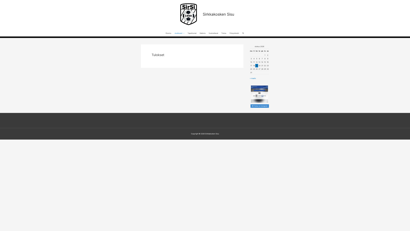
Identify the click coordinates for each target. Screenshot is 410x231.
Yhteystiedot (234, 33)
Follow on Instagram (260, 106)
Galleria (202, 33)
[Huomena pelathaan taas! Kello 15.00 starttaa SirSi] (259, 94)
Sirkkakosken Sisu (218, 14)
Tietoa (223, 33)
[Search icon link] (243, 33)
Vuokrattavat (213, 33)
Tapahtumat (192, 33)
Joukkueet (178, 33)
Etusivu (168, 33)
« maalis (253, 78)
